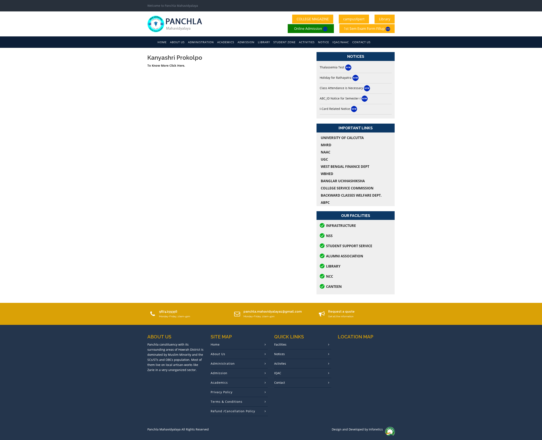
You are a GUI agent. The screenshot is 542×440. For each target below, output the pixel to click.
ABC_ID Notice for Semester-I (340, 89)
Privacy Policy (221, 392)
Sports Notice (330, 110)
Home (162, 42)
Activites (280, 363)
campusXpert (354, 19)
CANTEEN (334, 286)
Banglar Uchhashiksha (343, 181)
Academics (225, 42)
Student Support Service (349, 246)
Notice (323, 42)
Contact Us (361, 42)
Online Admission (308, 28)
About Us (177, 42)
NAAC (325, 152)
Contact (279, 383)
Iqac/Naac (340, 42)
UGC (324, 159)
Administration (201, 42)
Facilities (280, 344)
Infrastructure (341, 225)
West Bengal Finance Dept (345, 166)
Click (173, 65)
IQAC (277, 373)
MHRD (326, 145)
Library (384, 19)
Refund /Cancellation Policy (233, 411)
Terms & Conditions (226, 402)
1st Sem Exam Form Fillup (365, 28)
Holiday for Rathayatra (336, 68)
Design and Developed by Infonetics (357, 429)
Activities (307, 42)
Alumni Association (344, 256)
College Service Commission (347, 188)
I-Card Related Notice (335, 99)
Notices (279, 354)
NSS (329, 235)
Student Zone (284, 42)
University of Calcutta (342, 137)
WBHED (327, 173)
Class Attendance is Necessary (342, 78)
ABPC (325, 202)
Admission (246, 42)
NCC (329, 276)
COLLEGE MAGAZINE (313, 19)
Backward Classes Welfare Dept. (351, 195)
